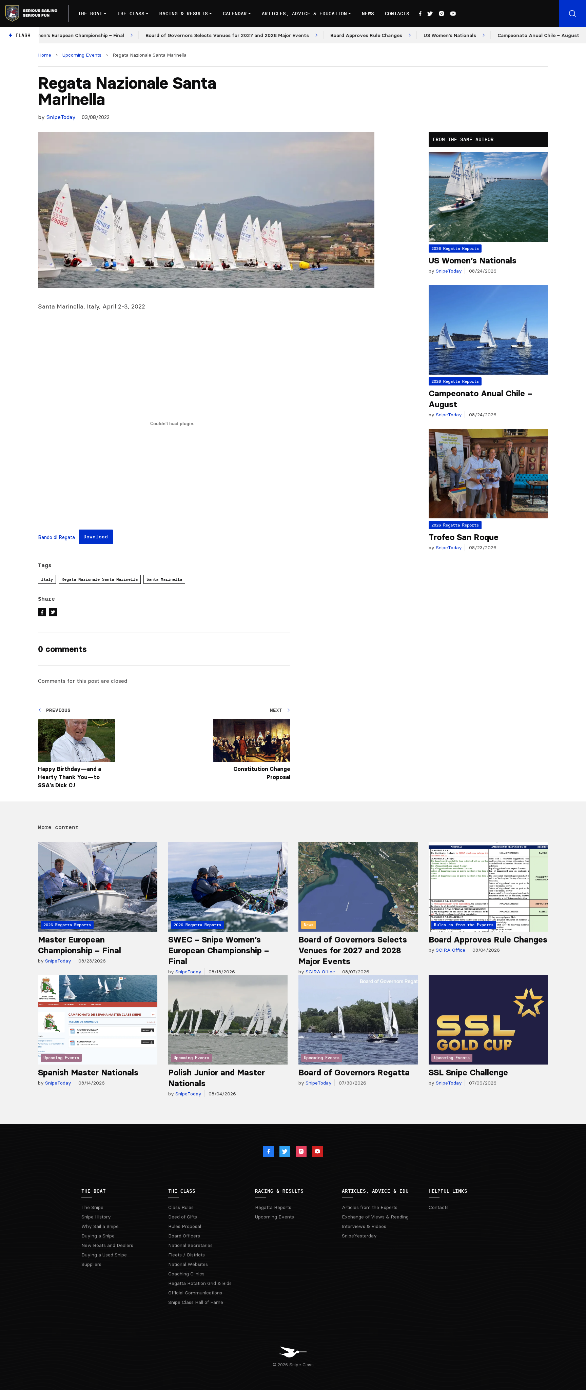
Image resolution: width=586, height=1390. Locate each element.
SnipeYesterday (359, 1236)
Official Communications (195, 1293)
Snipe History (96, 1217)
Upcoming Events (81, 55)
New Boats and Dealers (107, 1245)
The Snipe (92, 1207)
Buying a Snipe (98, 1236)
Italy (47, 579)
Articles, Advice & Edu (375, 1191)
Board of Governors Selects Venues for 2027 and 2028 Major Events (352, 950)
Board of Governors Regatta (354, 1072)
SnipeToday (61, 117)
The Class (130, 14)
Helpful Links (448, 1191)
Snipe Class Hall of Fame (195, 1302)
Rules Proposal (184, 1226)
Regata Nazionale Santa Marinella (100, 579)
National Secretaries (190, 1245)
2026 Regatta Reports (455, 248)
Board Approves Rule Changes (488, 940)
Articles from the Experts (369, 1207)
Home (44, 55)
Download (95, 537)
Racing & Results (183, 14)
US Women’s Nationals (472, 260)
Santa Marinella (164, 579)
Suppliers (91, 1264)
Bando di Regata (56, 537)
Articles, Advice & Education (304, 14)
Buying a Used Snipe (104, 1255)
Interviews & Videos (364, 1226)
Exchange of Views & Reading (375, 1217)
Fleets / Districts (186, 1255)
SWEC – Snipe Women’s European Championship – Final (218, 950)
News (368, 14)
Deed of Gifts (182, 1217)
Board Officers (184, 1236)
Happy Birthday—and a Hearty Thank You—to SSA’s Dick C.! (69, 777)
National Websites (188, 1264)
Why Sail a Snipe (100, 1226)
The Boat (90, 14)
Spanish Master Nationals (88, 1072)
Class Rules (181, 1207)
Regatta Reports (273, 1207)
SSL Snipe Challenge (468, 1072)
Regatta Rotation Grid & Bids (200, 1283)
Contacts (397, 14)
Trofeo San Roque (464, 537)
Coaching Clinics (186, 1274)
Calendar (235, 14)
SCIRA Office (319, 972)
